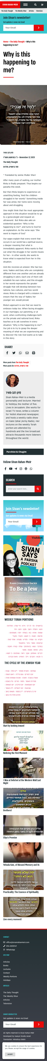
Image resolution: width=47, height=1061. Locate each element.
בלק (40, 650)
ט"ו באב (9, 695)
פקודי (14, 636)
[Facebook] (5, 467)
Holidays (6, 980)
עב (42, 4)
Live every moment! (12, 919)
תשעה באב (10, 691)
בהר (28, 643)
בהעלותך (27, 646)
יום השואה (10, 684)
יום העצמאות (30, 684)
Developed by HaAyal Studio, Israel (17, 1036)
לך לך (29, 626)
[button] (25, 4)
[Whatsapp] (31, 467)
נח (33, 626)
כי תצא (9, 653)
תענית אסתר (24, 671)
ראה (22, 653)
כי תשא (27, 636)
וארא (34, 632)
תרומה (39, 636)
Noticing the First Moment (15, 753)
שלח (20, 646)
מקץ (24, 629)
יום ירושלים (18, 688)
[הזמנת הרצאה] (23, 555)
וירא (23, 626)
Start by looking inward (13, 726)
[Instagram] (21, 467)
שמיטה (33, 671)
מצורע (19, 639)
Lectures (7, 969)
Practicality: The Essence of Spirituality (21, 892)
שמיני (31, 639)
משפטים (13, 632)
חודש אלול (16, 695)
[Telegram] (16, 467)
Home (5, 41)
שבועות (28, 688)
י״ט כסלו (14, 671)
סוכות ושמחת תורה (13, 678)
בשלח (25, 632)
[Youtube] (10, 467)
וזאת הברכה (13, 656)
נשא (34, 646)
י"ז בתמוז (19, 691)
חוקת (10, 646)
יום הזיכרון (19, 684)
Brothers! (7, 810)
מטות (30, 650)
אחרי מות (11, 639)
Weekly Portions (10, 976)
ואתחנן (33, 653)
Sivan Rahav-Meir (10, 4)
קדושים (39, 643)
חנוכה (24, 678)
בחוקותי (22, 643)
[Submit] (39, 28)
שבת (7, 671)
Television (39, 11)
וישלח (35, 629)
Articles (31, 11)
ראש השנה (10, 674)
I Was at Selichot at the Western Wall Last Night (22, 782)
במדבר (39, 646)
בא (30, 632)
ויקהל (20, 636)
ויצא (40, 629)
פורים (17, 681)
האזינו (21, 656)
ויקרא (40, 639)
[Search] (38, 489)
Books (5, 965)
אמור (33, 643)
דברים (40, 653)
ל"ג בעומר (9, 688)
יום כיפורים (29, 674)
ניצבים (32, 656)
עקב (27, 653)
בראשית (39, 626)
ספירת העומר (31, 681)
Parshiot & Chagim (17, 451)
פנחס (36, 650)
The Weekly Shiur (21, 11)
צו (36, 639)
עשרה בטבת (33, 678)
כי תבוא (39, 656)
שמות (40, 632)
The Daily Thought (7, 11)
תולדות (5, 166)
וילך (26, 656)
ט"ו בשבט (9, 681)
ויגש (20, 629)
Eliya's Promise (10, 837)
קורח (15, 646)
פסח (22, 681)
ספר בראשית (13, 166)
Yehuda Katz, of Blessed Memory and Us (21, 865)
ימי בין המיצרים (30, 691)
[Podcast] (26, 467)
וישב (29, 629)
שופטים (17, 653)
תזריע (25, 639)
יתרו (19, 632)
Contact (6, 973)
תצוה (34, 636)
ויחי (15, 629)
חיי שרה (17, 626)
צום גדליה (19, 674)
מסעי (24, 650)
